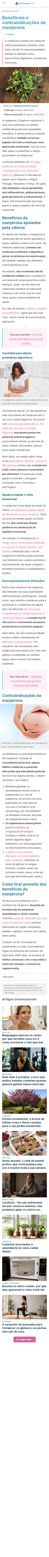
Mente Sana (8, 1200)
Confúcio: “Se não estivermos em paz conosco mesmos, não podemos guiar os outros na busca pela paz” (22, 1206)
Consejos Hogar (10, 1283)
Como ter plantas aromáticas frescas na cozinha (26, 339)
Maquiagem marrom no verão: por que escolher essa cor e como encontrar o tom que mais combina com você (23, 1039)
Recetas (6, 1158)
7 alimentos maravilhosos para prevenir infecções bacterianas (26, 681)
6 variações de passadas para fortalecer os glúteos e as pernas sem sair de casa (24, 1328)
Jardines (6, 1116)
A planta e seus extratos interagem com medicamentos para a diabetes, (22, 855)
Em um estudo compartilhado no (23, 613)
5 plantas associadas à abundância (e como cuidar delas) (20, 1248)
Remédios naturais (10, 11)
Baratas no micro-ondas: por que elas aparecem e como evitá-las (24, 1288)
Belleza (6, 1032)
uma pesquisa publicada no (23, 428)
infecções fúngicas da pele (17, 641)
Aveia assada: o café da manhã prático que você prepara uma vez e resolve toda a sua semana (24, 1164)
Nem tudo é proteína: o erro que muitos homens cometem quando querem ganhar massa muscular (24, 1080)
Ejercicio (6, 1322)
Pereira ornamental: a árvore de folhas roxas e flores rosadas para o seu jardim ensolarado (23, 1122)
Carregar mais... (24, 1339)
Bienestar (7, 1074)
